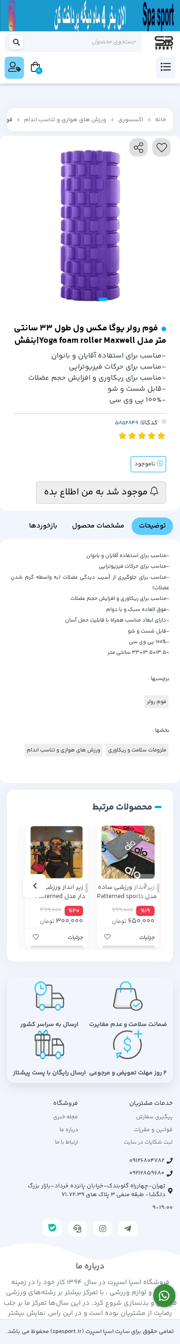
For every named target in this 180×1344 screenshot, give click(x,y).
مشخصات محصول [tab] (98, 526)
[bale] (52, 1227)
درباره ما (69, 1130)
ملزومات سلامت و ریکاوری (137, 750)
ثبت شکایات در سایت (148, 1142)
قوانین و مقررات (153, 1130)
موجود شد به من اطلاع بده (97, 492)
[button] (145, 885)
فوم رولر (156, 702)
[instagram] (103, 1228)
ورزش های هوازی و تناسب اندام (65, 119)
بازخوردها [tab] (43, 526)
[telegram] (128, 1228)
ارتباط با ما (66, 1142)
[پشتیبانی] (164, 1296)
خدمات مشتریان (151, 1103)
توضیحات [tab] (152, 526)
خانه (160, 119)
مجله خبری (65, 1117)
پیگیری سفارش (154, 1117)
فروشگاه (65, 1103)
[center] (16, 42)
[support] (77, 1228)
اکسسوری (130, 119)
